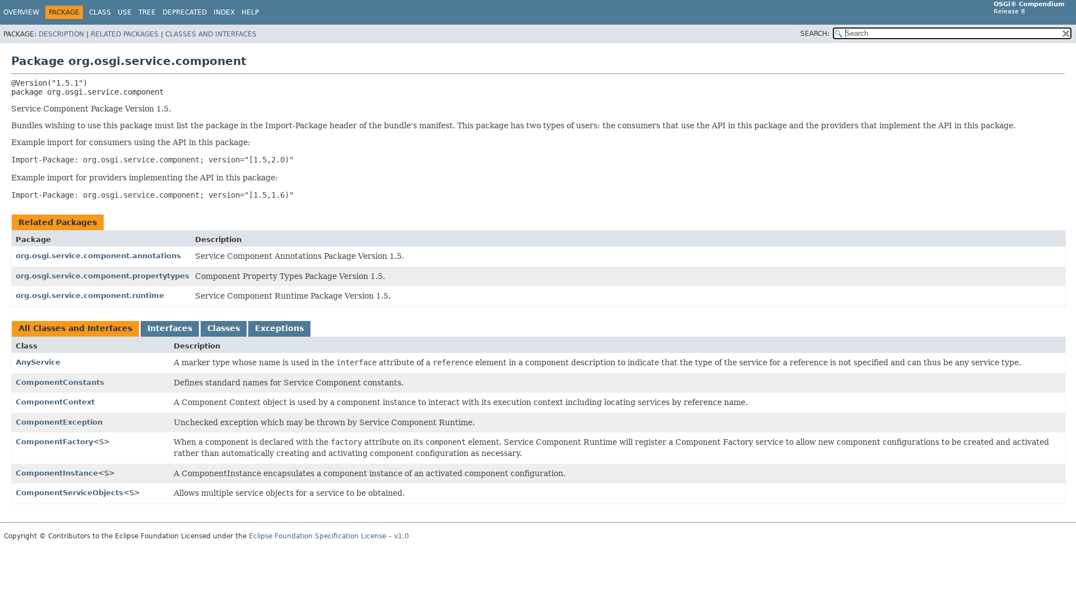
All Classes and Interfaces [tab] (75, 328)
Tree (147, 12)
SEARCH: (814, 34)
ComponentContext (55, 402)
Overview (21, 12)
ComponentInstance (57, 473)
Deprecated (185, 12)
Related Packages (125, 34)
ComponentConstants (60, 382)
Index (224, 12)
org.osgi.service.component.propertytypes (102, 276)
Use (125, 12)
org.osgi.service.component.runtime (90, 295)
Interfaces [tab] (169, 328)
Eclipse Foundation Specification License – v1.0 (329, 536)
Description (61, 34)
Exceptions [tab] (279, 328)
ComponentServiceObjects (69, 492)
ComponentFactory (54, 442)
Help (250, 12)
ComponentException (59, 422)
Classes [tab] (223, 328)
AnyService (38, 362)
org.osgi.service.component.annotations (98, 256)
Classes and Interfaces (211, 34)
